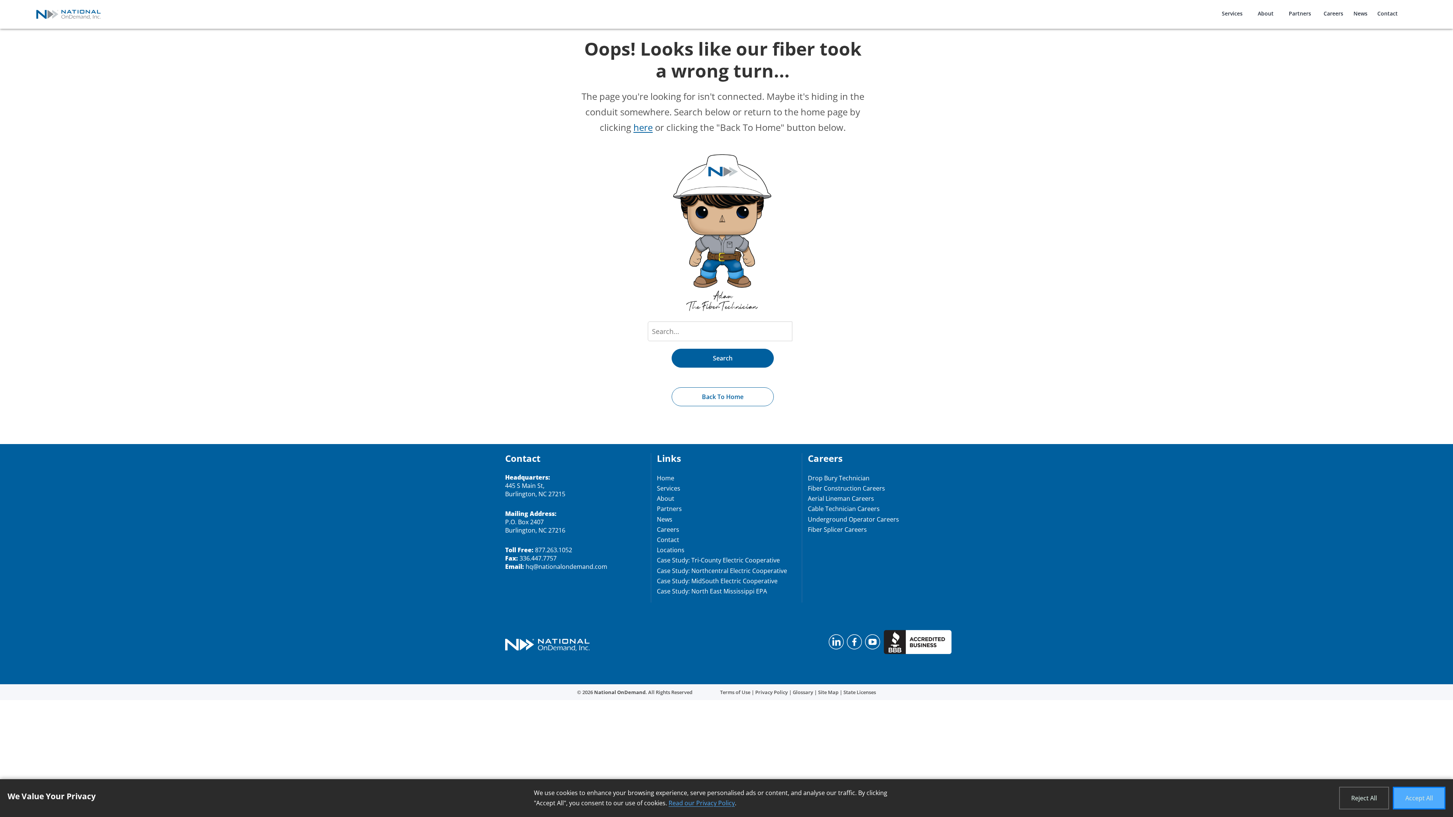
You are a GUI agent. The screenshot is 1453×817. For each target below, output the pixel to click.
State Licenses (859, 692)
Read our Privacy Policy (702, 803)
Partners (1300, 13)
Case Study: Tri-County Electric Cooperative (718, 560)
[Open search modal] (1414, 9)
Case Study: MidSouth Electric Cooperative (717, 581)
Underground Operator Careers (853, 519)
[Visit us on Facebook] (854, 644)
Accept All (1419, 798)
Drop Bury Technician (839, 478)
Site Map (828, 692)
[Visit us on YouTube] (872, 644)
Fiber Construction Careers (846, 488)
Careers (1333, 13)
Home (665, 478)
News (1360, 13)
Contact (1387, 13)
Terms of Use (735, 692)
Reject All (1364, 798)
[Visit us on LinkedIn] (836, 644)
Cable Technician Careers (844, 509)
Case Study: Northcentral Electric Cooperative (722, 571)
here (643, 127)
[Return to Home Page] (547, 645)
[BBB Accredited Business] (917, 644)
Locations (670, 550)
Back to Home (723, 397)
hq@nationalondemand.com (566, 566)
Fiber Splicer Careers (837, 529)
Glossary (803, 692)
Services (1232, 13)
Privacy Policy (771, 692)
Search (723, 358)
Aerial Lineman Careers (841, 498)
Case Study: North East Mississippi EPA (712, 591)
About (1266, 13)
